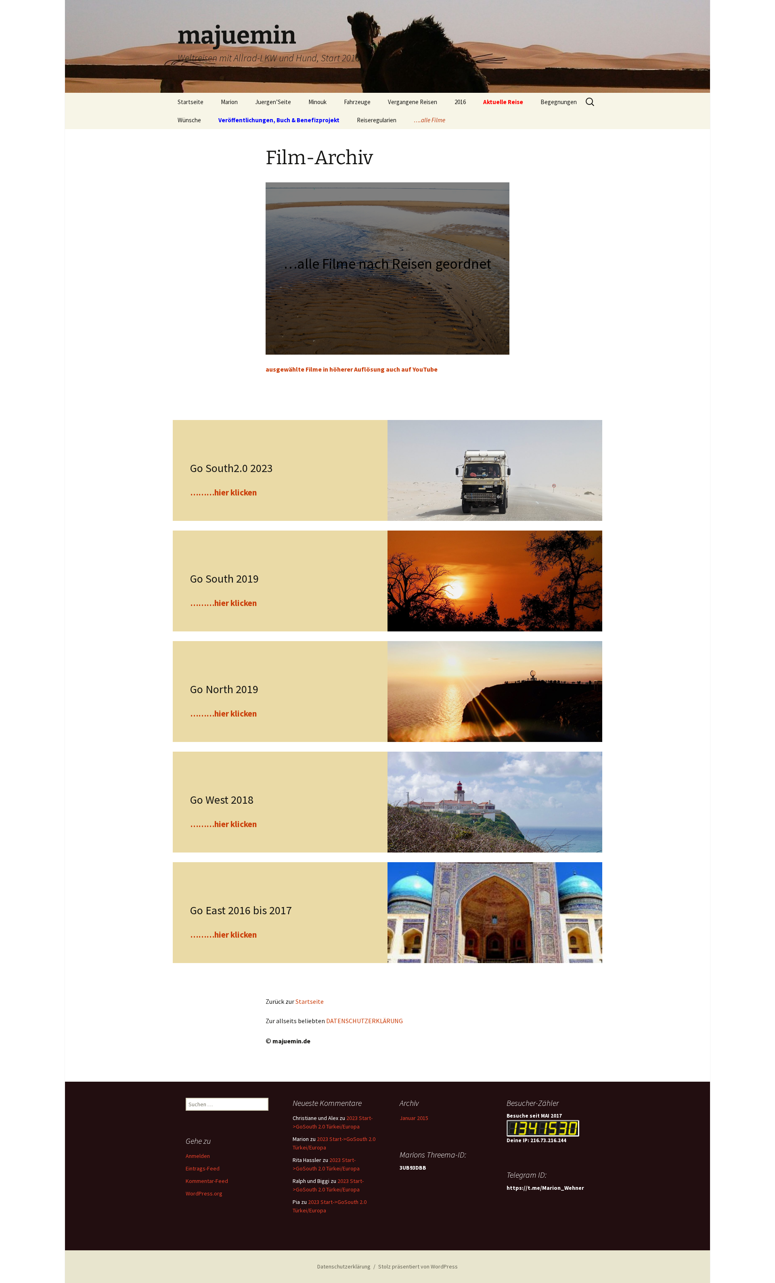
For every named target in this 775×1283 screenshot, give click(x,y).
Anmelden (198, 1156)
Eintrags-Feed (203, 1168)
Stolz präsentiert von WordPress (418, 1266)
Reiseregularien (376, 120)
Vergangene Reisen (412, 102)
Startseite (190, 102)
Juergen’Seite (273, 102)
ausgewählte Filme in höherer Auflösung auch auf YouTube (352, 369)
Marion (229, 102)
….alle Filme (429, 120)
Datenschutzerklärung (344, 1266)
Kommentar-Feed (207, 1181)
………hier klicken (223, 492)
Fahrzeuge (357, 102)
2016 (460, 102)
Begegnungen (558, 102)
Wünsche (189, 120)
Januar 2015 (414, 1118)
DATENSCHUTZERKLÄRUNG (364, 1021)
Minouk (317, 102)
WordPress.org (204, 1193)
